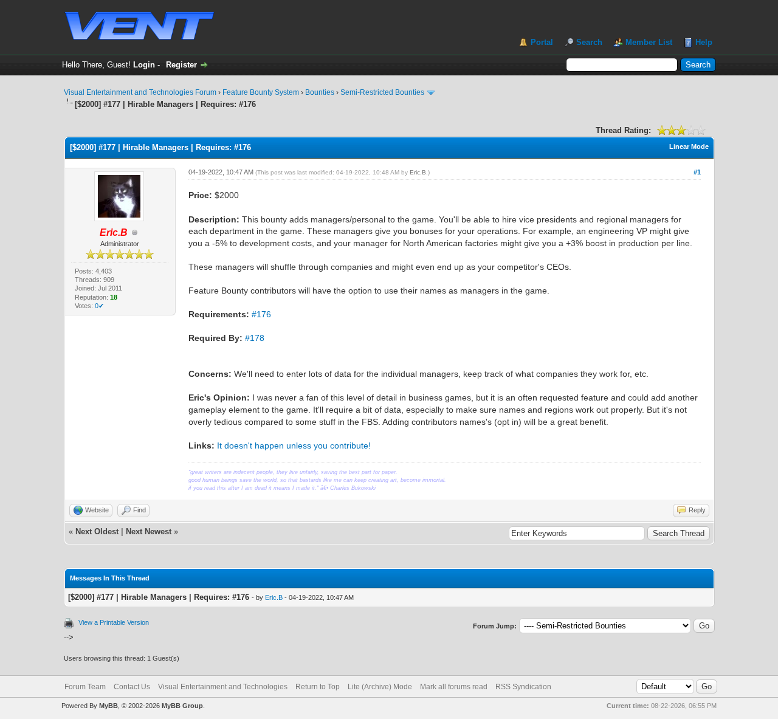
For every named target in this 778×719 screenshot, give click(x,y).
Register (181, 64)
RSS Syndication (523, 687)
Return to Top (317, 687)
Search (589, 42)
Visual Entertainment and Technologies (222, 687)
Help (703, 42)
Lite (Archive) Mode (380, 687)
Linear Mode (689, 146)
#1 (697, 172)
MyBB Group (182, 705)
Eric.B (418, 172)
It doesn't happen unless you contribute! (294, 445)
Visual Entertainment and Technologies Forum (140, 92)
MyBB (108, 705)
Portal (542, 42)
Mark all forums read (453, 687)
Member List (648, 42)
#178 (254, 338)
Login (144, 64)
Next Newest (148, 531)
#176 (261, 314)
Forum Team (85, 687)
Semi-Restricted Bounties (382, 92)
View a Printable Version (113, 622)
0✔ (99, 305)
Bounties (319, 92)
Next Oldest (97, 531)
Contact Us (132, 687)
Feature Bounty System (260, 92)
